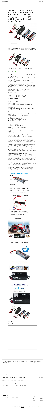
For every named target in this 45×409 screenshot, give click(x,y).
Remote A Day (5, 1)
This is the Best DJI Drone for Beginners (10, 382)
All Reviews (10, 70)
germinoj (12, 43)
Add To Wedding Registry (22, 70)
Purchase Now (11, 68)
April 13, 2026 (41, 380)
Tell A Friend (30, 68)
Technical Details (18, 68)
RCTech (15, 43)
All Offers (15, 70)
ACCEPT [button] (22, 407)
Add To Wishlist (25, 68)
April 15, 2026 (41, 377)
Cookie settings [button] (40, 406)
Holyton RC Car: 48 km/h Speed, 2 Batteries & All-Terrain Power (15, 385)
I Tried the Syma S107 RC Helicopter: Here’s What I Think (13, 377)
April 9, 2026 (41, 385)
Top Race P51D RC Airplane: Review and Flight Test (12, 380)
